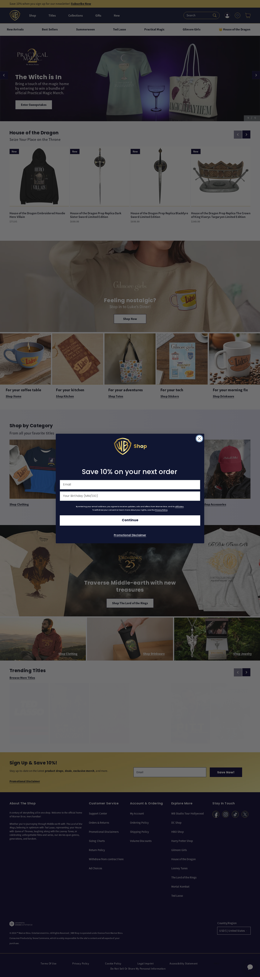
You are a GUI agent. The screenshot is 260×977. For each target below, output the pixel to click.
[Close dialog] (199, 438)
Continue (130, 520)
